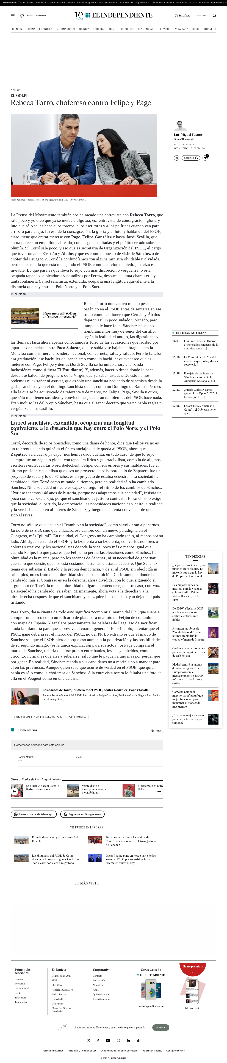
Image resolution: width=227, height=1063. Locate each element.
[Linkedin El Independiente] (128, 1040)
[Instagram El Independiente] (118, 1040)
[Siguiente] (159, 791)
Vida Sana (181, 28)
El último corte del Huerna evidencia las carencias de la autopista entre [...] (201, 344)
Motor (196, 28)
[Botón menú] (13, 15)
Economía (45, 28)
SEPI (54, 980)
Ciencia (84, 28)
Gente (113, 28)
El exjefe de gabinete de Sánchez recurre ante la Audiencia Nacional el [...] (199, 377)
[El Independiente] (113, 16)
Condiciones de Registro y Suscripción (119, 1050)
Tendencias (146, 28)
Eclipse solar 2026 (61, 975)
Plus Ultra (57, 985)
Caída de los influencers (162, 2)
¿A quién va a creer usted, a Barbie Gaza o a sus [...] (42, 787)
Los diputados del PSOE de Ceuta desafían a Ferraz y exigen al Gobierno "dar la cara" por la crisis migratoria (55, 859)
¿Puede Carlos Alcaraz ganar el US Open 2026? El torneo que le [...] (200, 393)
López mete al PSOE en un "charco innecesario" (59, 314)
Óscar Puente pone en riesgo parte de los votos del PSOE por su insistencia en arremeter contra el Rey (131, 859)
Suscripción (99, 980)
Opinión (17, 28)
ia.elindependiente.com (151, 1006)
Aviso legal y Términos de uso (82, 1050)
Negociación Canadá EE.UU (119, 2)
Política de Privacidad (53, 1050)
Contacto (97, 975)
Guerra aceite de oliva (186, 2)
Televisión (164, 28)
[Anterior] (14, 791)
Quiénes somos (101, 994)
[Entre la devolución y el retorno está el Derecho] (21, 841)
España (30, 28)
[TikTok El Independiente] (138, 1041)
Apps (96, 989)
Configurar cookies (175, 1050)
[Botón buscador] (214, 16)
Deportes (127, 28)
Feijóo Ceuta (42, 2)
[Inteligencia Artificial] (151, 999)
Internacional (66, 28)
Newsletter (99, 985)
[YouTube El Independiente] (108, 1040)
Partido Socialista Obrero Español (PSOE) (38, 717)
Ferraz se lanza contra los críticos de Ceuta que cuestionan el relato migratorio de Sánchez (131, 841)
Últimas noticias (26, 2)
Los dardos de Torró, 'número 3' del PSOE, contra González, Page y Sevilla (96, 690)
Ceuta (100, 2)
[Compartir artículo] (176, 158)
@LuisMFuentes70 (184, 139)
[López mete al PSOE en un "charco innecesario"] (25, 316)
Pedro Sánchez (77, 717)
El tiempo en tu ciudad (36, 15)
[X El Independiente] (88, 1040)
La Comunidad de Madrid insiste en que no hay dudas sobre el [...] (201, 361)
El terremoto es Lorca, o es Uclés (154, 787)
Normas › (157, 730)
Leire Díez (57, 1003)
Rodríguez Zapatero (62, 989)
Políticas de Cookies (152, 1050)
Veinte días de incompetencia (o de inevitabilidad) (94, 789)
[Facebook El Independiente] (98, 1040)
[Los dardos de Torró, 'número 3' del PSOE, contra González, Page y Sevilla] (25, 696)
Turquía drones (142, 2)
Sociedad (99, 28)
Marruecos (204, 2)
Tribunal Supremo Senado (62, 2)
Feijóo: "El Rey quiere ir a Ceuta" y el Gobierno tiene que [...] (200, 409)
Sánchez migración (86, 2)
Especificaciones (101, 999)
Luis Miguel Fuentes (188, 134)
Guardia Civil (59, 999)
